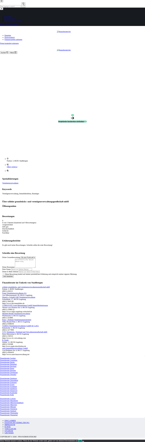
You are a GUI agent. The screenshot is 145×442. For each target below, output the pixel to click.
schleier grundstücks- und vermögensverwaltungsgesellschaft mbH (26, 287)
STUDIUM (9, 431)
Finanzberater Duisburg (8, 378)
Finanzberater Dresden (8, 375)
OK (80, 441)
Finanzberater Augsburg (8, 360)
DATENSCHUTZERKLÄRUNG (17, 423)
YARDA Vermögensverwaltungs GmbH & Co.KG (20, 326)
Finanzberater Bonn (7, 368)
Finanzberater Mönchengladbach (11, 403)
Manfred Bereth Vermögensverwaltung (16, 314)
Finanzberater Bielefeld (8, 364)
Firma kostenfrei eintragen (9, 43)
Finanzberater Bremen (8, 370)
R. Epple (5, 340)
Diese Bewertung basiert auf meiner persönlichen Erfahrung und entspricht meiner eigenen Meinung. (41, 274)
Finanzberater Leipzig (8, 399)
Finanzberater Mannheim (9, 401)
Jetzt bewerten (8, 276)
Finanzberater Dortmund (9, 373)
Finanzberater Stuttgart (8, 411)
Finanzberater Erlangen (8, 382)
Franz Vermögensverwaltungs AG (14, 293)
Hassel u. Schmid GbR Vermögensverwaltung (18, 297)
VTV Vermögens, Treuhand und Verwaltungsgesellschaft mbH (24, 332)
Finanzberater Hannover (8, 391)
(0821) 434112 (12, 167)
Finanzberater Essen (7, 385)
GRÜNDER (9, 433)
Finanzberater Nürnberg (8, 409)
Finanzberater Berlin (7, 362)
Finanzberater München (8, 405)
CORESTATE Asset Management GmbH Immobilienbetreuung (25, 305)
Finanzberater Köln (7, 395)
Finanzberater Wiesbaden (9, 413)
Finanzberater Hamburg (8, 389)
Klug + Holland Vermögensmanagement (16, 320)
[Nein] (83, 441)
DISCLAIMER (10, 421)
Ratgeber (8, 35)
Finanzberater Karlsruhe (8, 393)
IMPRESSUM (10, 425)
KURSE (8, 427)
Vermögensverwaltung (10, 183)
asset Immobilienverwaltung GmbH (15, 348)
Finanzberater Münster (8, 407)
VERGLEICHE (10, 429)
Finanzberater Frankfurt (8, 387)
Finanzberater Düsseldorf (9, 380)
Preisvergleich (10, 37)
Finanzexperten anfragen (13, 39)
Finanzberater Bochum (8, 366)
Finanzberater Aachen (8, 358)
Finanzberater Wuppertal (9, 415)
